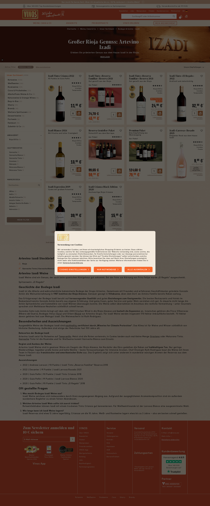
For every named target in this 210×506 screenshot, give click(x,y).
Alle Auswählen (137, 269)
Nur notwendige (106, 269)
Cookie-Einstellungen (73, 269)
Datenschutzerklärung (73, 263)
